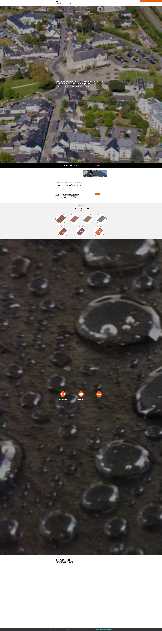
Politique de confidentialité (107, 629)
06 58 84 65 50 (159, 0)
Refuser (101, 629)
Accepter (98, 629)
